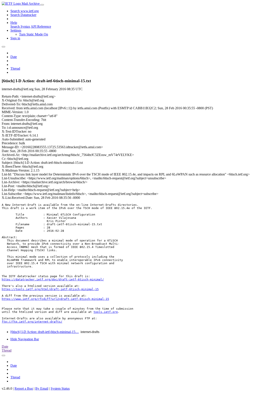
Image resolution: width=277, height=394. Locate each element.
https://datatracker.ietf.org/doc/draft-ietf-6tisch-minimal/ (53, 279)
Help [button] (13, 22)
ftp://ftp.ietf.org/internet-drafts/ (32, 321)
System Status (60, 388)
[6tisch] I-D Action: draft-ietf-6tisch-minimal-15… (44, 332)
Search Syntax (20, 26)
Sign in (15, 38)
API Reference (41, 26)
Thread (15, 68)
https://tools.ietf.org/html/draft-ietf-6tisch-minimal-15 (50, 289)
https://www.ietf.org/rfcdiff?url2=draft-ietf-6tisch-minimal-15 (55, 299)
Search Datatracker (23, 15)
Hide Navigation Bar (24, 339)
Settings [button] (15, 30)
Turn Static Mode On (33, 34)
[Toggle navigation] (42, 4)
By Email (41, 388)
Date (13, 57)
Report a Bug (23, 388)
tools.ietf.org (105, 312)
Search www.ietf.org (24, 11)
